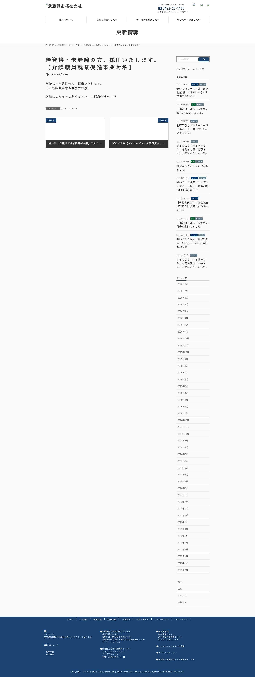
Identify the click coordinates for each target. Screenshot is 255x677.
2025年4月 (183, 393)
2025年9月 (183, 359)
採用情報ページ (105, 96)
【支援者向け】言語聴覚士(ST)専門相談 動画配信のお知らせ (192, 206)
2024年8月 (183, 447)
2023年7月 (183, 535)
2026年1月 (183, 331)
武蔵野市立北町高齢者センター (116, 648)
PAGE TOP (247, 654)
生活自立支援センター (168, 639)
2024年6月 (183, 461)
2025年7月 (183, 372)
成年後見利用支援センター (170, 636)
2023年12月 (183, 501)
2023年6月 (183, 542)
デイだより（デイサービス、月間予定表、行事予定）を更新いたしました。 (192, 149)
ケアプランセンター (167, 652)
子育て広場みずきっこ (112, 656)
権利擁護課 (163, 631)
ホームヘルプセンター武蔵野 (171, 646)
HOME (70, 619)
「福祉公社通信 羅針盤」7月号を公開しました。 (192, 224)
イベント (195, 84)
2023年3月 (183, 563)
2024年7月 (183, 454)
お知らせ (73, 108)
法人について (52, 645)
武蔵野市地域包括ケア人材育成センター (176, 659)
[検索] (203, 59)
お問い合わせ (143, 619)
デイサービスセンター (112, 642)
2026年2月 (183, 324)
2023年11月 (183, 508)
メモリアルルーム (110, 654)
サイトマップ (181, 619)
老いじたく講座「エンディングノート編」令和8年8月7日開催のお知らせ (192, 185)
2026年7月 (183, 290)
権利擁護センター (166, 634)
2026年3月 (183, 318)
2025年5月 (183, 386)
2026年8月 (183, 284)
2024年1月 (183, 495)
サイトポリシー (162, 619)
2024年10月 (183, 433)
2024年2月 (183, 488)
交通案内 (126, 619)
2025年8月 (183, 365)
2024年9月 (183, 440)
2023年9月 (183, 522)
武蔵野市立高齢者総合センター (116, 631)
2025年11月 (183, 345)
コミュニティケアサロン (113, 651)
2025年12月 (183, 338)
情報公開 (98, 619)
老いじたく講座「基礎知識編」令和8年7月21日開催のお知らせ (192, 242)
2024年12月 (183, 420)
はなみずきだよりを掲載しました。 (192, 167)
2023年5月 (183, 549)
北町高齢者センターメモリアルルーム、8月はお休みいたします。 (192, 129)
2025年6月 (183, 379)
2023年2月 (183, 570)
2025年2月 (183, 406)
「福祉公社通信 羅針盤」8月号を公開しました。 (192, 110)
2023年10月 (183, 515)
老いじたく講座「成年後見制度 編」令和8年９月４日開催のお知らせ (192, 92)
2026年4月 (183, 311)
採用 (64, 108)
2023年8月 (183, 529)
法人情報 (83, 619)
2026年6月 (183, 297)
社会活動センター (110, 634)
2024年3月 (183, 481)
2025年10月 (183, 352)
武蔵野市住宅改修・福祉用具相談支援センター (123, 639)
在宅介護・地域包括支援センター (117, 636)
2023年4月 (183, 556)
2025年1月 (183, 413)
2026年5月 (183, 304)
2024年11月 (183, 427)
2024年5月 (183, 467)
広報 (193, 104)
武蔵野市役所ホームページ (188, 69)
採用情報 (112, 619)
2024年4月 (183, 474)
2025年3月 (183, 399)
